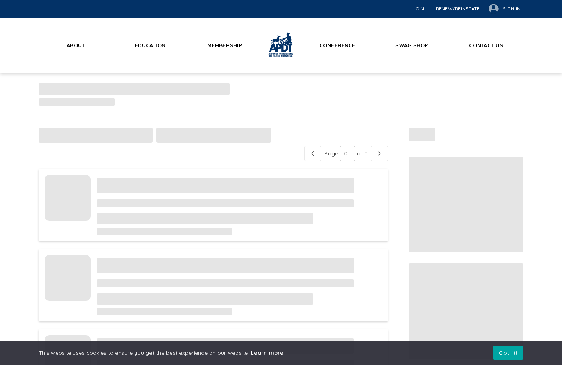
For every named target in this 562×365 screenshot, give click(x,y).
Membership (224, 45)
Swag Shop (411, 45)
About (76, 45)
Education (150, 45)
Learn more (267, 352)
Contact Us (486, 45)
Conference (338, 45)
